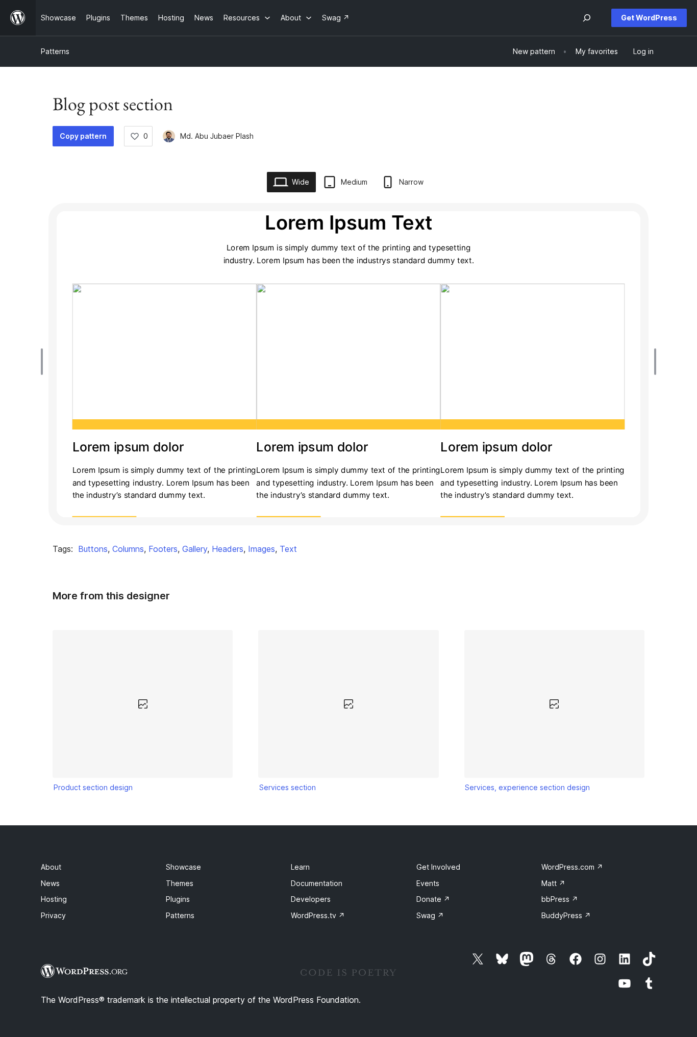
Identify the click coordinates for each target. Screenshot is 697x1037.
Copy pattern (83, 136)
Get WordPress (649, 17)
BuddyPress (566, 915)
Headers (227, 549)
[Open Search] (586, 18)
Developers (311, 899)
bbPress (559, 899)
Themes (179, 883)
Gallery (194, 549)
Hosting (54, 899)
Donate (433, 899)
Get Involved (438, 867)
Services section (287, 787)
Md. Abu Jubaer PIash (217, 136)
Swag (430, 915)
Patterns (55, 51)
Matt (553, 883)
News (50, 883)
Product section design (93, 787)
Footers (163, 549)
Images (261, 549)
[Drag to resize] (44, 361)
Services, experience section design (527, 787)
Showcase (183, 867)
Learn (300, 867)
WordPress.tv (318, 915)
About (51, 867)
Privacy (53, 915)
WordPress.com (572, 867)
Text (288, 549)
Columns (128, 549)
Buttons (93, 549)
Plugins (178, 899)
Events (427, 883)
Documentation (316, 883)
